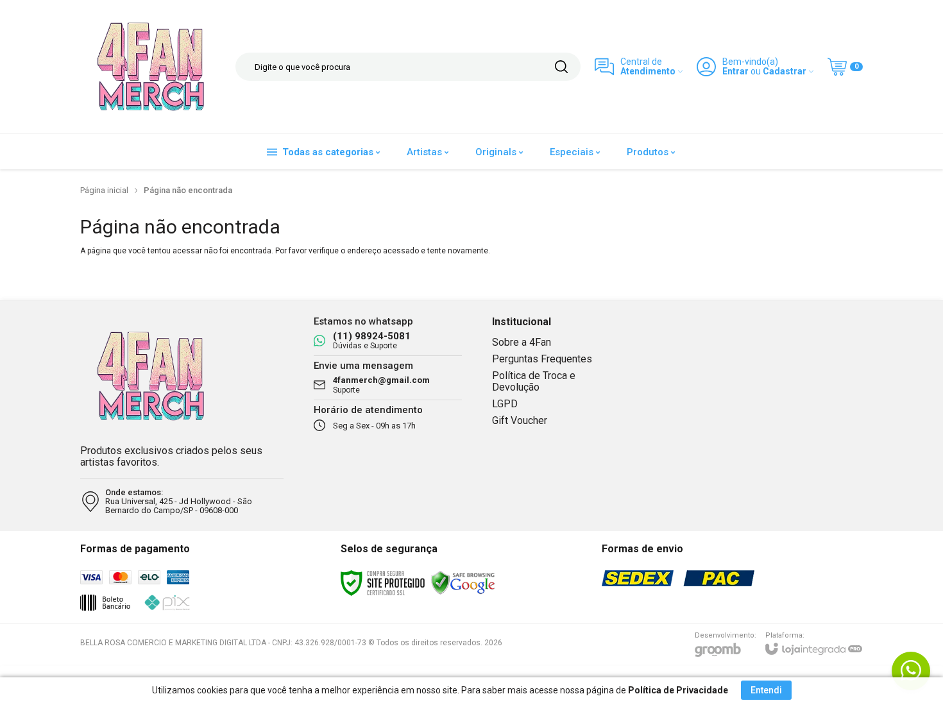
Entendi (766, 690)
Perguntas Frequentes (542, 359)
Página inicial (104, 190)
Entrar (735, 71)
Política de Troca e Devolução (533, 381)
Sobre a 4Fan (521, 342)
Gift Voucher (519, 420)
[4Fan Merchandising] (150, 67)
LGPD (505, 404)
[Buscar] (561, 67)
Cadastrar (784, 71)
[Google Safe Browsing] (463, 582)
